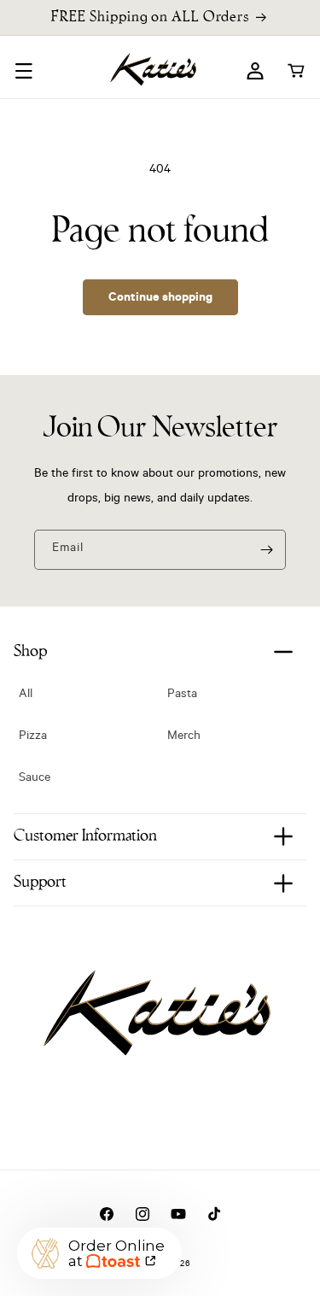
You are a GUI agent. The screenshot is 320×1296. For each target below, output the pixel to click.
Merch (184, 737)
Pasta (182, 695)
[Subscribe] (266, 550)
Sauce (34, 779)
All (25, 695)
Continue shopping (160, 296)
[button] (24, 71)
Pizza (33, 737)
